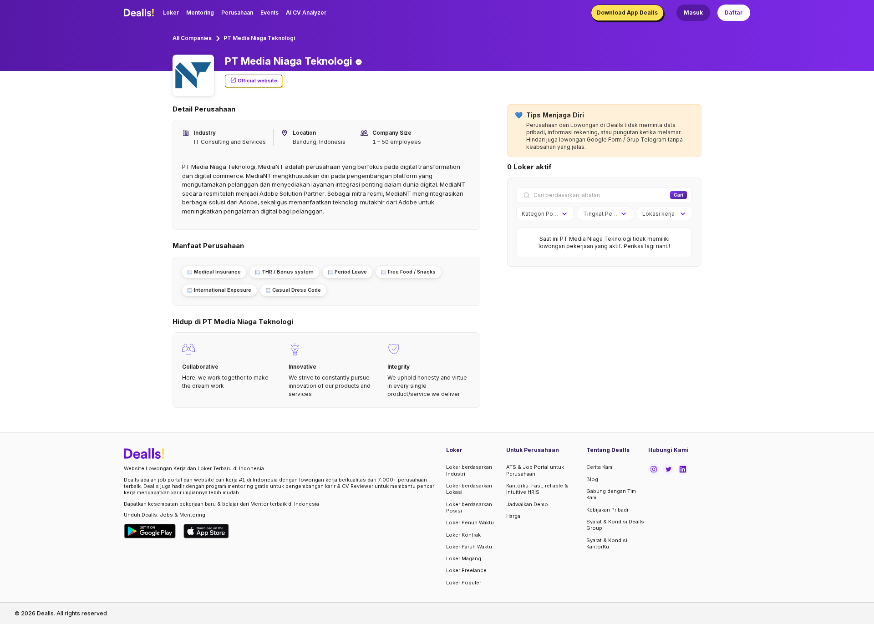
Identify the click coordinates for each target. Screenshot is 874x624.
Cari (678, 195)
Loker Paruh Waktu (469, 546)
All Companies (192, 38)
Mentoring (200, 12)
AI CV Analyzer (306, 12)
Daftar (734, 12)
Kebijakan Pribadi (607, 510)
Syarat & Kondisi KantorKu (606, 543)
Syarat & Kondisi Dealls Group (615, 524)
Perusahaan (237, 12)
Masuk (693, 12)
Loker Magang (463, 558)
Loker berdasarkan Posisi (469, 507)
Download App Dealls (627, 12)
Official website (257, 80)
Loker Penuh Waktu (470, 522)
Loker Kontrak (463, 535)
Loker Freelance (466, 570)
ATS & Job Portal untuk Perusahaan (535, 470)
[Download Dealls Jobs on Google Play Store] (150, 531)
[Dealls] (140, 12)
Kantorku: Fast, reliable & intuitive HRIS (537, 488)
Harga (513, 516)
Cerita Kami (600, 467)
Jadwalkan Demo (527, 504)
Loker (171, 12)
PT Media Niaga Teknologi (259, 38)
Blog (592, 479)
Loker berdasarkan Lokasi (469, 488)
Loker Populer (463, 582)
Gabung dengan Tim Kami (611, 494)
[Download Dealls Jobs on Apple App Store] (206, 531)
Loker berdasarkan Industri (469, 470)
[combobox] (542, 214)
